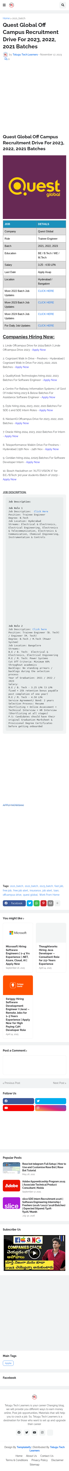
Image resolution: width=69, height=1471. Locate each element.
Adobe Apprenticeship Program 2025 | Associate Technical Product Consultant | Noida (43, 1184)
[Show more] (57, 903)
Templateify (24, 1447)
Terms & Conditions (17, 1460)
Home (6, 18)
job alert (47, 890)
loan (56, 890)
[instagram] (50, 1108)
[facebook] (18, 1101)
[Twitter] (30, 903)
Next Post (58, 1083)
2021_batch (18, 18)
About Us (31, 1455)
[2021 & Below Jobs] (18, 1115)
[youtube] (18, 1108)
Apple (8, 1363)
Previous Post (12, 1083)
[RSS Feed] (50, 1433)
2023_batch (46, 886)
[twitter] (50, 1101)
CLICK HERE (46, 290)
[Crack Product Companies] (18, 1129)
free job (7, 890)
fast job (58, 886)
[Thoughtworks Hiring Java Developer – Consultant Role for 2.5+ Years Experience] (51, 933)
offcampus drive (12, 894)
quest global (30, 894)
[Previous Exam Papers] (18, 1136)
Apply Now (39, 349)
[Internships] (18, 1122)
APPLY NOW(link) (13, 805)
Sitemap (34, 1464)
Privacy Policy (39, 1460)
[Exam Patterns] (50, 1129)
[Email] (50, 903)
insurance (35, 890)
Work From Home (49, 894)
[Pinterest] (44, 903)
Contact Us (46, 1455)
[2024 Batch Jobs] (50, 1115)
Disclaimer (57, 1460)
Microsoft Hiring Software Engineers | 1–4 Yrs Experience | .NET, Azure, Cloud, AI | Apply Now (18, 955)
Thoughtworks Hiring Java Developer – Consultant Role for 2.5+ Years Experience (49, 955)
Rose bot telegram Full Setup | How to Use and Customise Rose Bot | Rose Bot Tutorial (44, 1167)
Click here (40, 629)
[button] (4, 5)
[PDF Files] (50, 1136)
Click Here (40, 511)
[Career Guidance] (18, 1143)
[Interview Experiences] (50, 1122)
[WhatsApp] (37, 903)
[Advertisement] (34, 99)
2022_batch (31, 886)
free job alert (20, 890)
